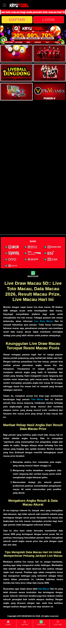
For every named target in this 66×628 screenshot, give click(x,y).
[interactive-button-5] (16, 91)
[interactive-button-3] (16, 72)
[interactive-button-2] (49, 53)
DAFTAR (17, 19)
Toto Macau (37, 399)
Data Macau (44, 589)
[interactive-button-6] (49, 91)
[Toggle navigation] (4, 5)
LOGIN (48, 19)
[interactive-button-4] (49, 72)
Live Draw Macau (43, 321)
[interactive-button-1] (16, 53)
